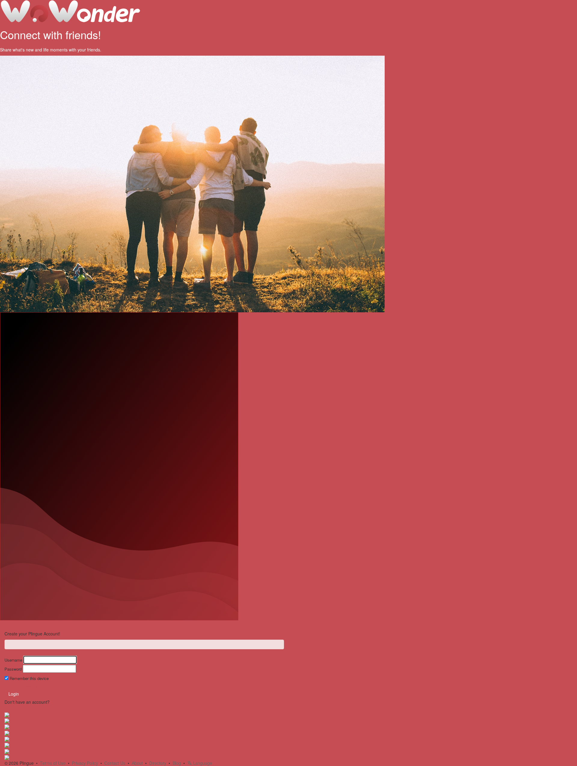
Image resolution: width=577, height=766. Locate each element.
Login (13, 694)
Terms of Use (53, 763)
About (137, 763)
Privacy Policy (85, 763)
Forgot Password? (22, 686)
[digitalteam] (7, 757)
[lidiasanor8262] (7, 714)
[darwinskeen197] (7, 745)
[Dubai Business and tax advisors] (7, 732)
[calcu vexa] (7, 751)
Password (13, 669)
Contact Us (114, 763)
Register (59, 702)
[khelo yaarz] (7, 720)
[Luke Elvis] (7, 726)
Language (202, 763)
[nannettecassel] (7, 739)
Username (13, 660)
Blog (176, 763)
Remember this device (29, 678)
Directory (157, 763)
